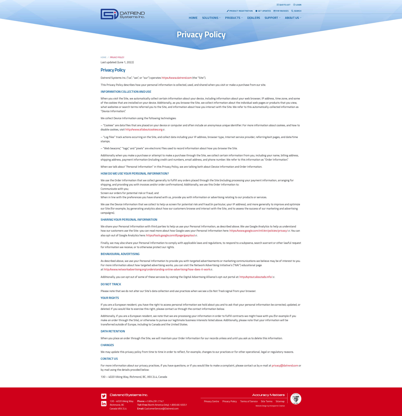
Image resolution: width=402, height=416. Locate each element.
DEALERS (253, 17)
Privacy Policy (229, 401)
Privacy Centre (211, 401)
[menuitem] (193, 17)
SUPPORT (271, 17)
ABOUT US (292, 17)
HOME (193, 17)
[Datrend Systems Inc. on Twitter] (104, 396)
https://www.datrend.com (177, 78)
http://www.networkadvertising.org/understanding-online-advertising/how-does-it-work (157, 269)
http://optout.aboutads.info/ (255, 277)
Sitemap (280, 401)
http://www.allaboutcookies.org (143, 129)
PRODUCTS (232, 17)
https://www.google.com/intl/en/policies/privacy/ (258, 230)
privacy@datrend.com (285, 365)
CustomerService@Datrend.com (161, 408)
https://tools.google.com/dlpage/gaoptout (170, 235)
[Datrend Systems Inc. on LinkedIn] (104, 404)
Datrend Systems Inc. (129, 395)
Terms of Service (249, 401)
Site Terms (266, 401)
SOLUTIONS (210, 17)
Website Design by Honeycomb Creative (270, 405)
